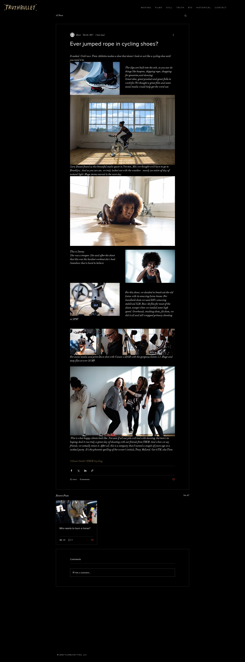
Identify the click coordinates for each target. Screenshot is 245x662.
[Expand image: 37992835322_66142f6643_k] (83, 342)
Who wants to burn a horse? (74, 528)
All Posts (59, 15)
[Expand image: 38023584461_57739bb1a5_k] (162, 342)
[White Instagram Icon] (95, 596)
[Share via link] (92, 470)
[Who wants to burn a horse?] (76, 512)
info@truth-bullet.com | (67, 596)
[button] (146, 7)
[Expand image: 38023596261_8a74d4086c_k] (135, 342)
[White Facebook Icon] (84, 596)
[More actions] (173, 35)
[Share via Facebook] (71, 470)
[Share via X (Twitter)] (78, 470)
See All (186, 495)
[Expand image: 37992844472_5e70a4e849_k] (109, 342)
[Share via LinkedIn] (85, 470)
